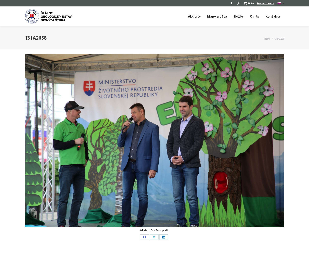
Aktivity (194, 16)
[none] (281, 3)
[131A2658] (154, 140)
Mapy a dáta (217, 16)
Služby (239, 16)
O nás (254, 16)
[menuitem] (281, 3)
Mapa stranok (265, 3)
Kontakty (273, 16)
